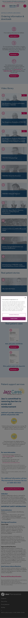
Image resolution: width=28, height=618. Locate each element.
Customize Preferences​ (14, 314)
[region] (14, 309)
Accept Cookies (14, 318)
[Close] (25, 297)
